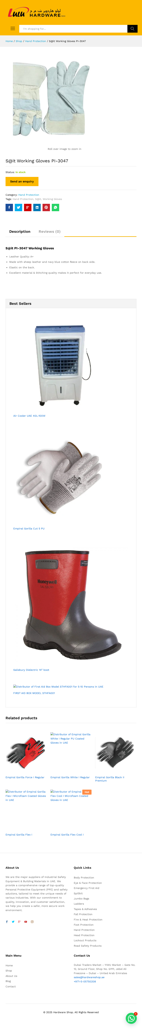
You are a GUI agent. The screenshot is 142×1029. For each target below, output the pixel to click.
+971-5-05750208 (85, 981)
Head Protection (84, 935)
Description (19, 231)
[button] (131, 1018)
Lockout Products (85, 940)
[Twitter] (13, 922)
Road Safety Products (88, 945)
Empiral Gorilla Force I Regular (25, 777)
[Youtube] (26, 922)
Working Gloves (52, 199)
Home (9, 965)
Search (132, 29)
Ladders (79, 903)
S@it (38, 199)
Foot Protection (84, 924)
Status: (10, 172)
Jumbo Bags (81, 898)
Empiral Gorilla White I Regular (70, 777)
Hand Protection (28, 194)
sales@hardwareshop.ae (89, 977)
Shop (9, 970)
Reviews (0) (50, 231)
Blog (8, 981)
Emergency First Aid (86, 888)
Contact (11, 986)
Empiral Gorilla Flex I (19, 834)
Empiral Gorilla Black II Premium (109, 779)
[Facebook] (7, 922)
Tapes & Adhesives (85, 909)
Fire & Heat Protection (88, 919)
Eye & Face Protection (88, 882)
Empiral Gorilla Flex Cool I (67, 834)
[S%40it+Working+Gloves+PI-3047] (18, 207)
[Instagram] (32, 922)
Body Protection (84, 877)
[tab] (20, 233)
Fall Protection (83, 914)
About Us (11, 975)
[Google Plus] (19, 922)
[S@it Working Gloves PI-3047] (9, 207)
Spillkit (78, 893)
